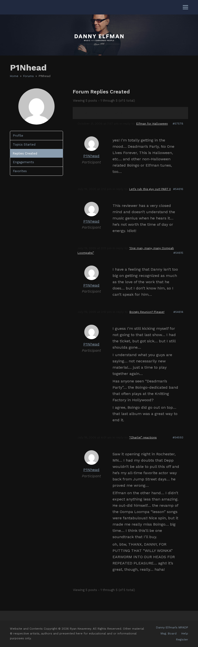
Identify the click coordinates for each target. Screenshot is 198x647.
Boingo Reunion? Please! (146, 312)
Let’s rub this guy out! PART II (150, 189)
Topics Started (24, 144)
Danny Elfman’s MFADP (172, 627)
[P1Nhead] (36, 123)
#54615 (178, 252)
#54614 (178, 312)
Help (184, 633)
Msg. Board (169, 633)
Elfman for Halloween (152, 123)
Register (182, 639)
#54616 (178, 189)
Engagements (23, 162)
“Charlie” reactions (143, 437)
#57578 (178, 123)
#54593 (178, 437)
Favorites (20, 171)
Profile (18, 135)
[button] (185, 7)
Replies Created (25, 153)
